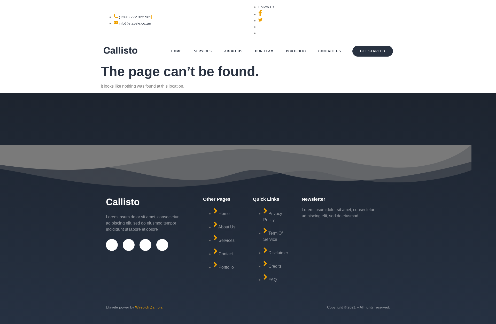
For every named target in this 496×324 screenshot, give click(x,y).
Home (176, 51)
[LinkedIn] (162, 245)
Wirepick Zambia (148, 307)
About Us (233, 51)
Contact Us (329, 51)
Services (203, 51)
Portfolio (296, 51)
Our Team (264, 51)
